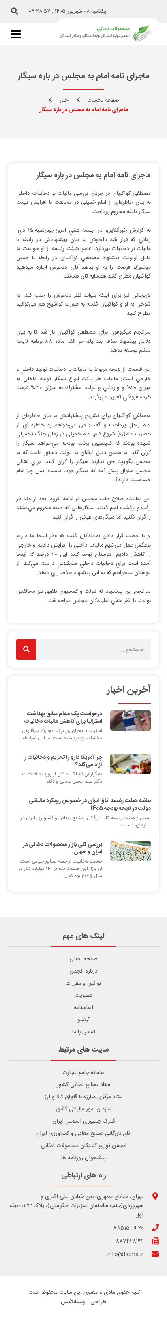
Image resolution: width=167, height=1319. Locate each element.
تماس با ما (83, 1032)
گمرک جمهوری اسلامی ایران (83, 1121)
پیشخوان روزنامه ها (83, 1158)
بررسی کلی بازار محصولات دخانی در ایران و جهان (62, 848)
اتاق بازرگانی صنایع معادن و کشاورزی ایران (84, 1133)
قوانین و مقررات (83, 983)
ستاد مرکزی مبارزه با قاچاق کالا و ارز (84, 1097)
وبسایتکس (73, 1302)
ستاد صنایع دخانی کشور (83, 1085)
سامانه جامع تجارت (83, 1073)
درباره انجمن (83, 971)
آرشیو (83, 1020)
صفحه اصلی (83, 959)
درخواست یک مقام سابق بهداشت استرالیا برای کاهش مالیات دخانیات (63, 717)
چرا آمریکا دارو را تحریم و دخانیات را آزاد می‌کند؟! (62, 761)
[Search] (26, 649)
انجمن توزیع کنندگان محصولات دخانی (83, 1146)
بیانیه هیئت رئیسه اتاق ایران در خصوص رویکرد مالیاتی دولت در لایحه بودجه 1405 (90, 804)
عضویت (83, 996)
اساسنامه (83, 1008)
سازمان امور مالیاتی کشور (84, 1109)
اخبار (65, 100)
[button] (14, 11)
